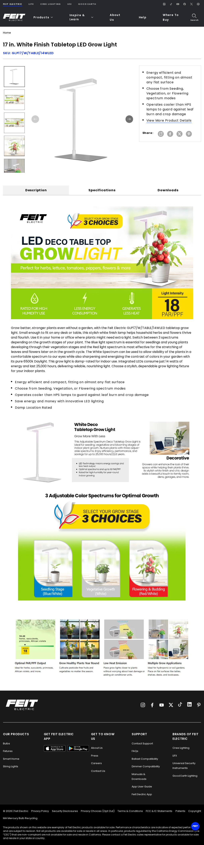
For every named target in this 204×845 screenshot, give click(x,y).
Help (143, 17)
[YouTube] (178, 4)
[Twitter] (171, 705)
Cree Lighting (50, 4)
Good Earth (87, 4)
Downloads (168, 190)
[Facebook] (184, 4)
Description (36, 190)
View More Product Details (169, 120)
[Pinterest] (198, 4)
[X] (191, 4)
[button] (43, 17)
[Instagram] (164, 4)
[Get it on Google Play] (78, 748)
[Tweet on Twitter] (179, 134)
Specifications (101, 190)
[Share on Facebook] (170, 134)
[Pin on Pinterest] (189, 134)
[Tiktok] (180, 705)
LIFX (31, 4)
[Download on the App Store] (54, 748)
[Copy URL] (161, 134)
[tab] (36, 190)
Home (7, 33)
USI (69, 4)
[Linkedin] (189, 705)
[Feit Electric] (14, 17)
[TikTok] (171, 4)
